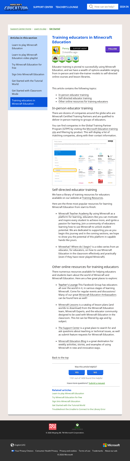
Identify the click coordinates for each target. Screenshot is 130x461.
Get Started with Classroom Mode (27, 92)
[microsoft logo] (111, 444)
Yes (76, 372)
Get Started (54, 28)
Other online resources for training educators (83, 101)
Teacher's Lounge (67, 7)
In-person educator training (73, 94)
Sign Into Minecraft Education (28, 74)
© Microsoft (65, 454)
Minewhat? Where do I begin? (74, 246)
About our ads (111, 450)
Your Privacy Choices (24, 450)
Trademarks (97, 450)
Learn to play (40, 28)
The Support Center (69, 327)
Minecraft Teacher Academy (73, 213)
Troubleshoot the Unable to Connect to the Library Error (78, 409)
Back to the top (60, 357)
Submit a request (97, 383)
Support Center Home (20, 28)
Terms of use (84, 450)
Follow (112, 48)
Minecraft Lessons (68, 304)
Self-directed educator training (75, 98)
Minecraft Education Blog (72, 341)
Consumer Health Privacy (46, 450)
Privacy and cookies (68, 450)
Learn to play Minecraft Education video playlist (25, 56)
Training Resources (92, 197)
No (95, 372)
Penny (66, 48)
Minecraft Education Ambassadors (97, 294)
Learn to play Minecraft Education (24, 46)
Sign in (124, 6)
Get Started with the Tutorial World (27, 82)
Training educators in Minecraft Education (23, 102)
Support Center (43, 7)
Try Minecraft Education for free (27, 66)
